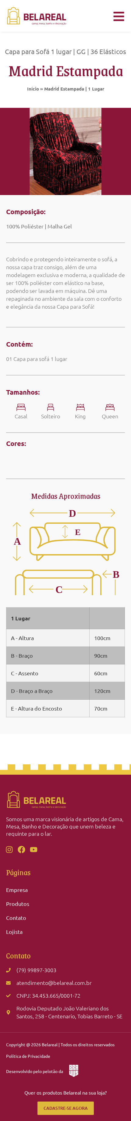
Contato (16, 917)
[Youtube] (33, 849)
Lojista (14, 931)
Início (33, 89)
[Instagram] (9, 849)
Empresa (17, 889)
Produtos (17, 903)
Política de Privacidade (28, 1056)
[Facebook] (21, 849)
